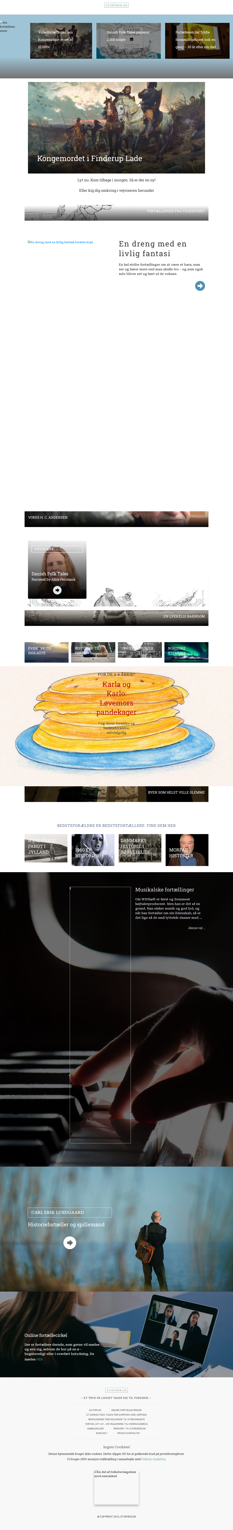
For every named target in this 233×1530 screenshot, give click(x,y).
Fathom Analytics (153, 1459)
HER (39, 1359)
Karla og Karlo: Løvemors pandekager (116, 698)
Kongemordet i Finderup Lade (89, 158)
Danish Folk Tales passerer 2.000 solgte (128, 42)
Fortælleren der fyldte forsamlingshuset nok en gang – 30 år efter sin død (197, 42)
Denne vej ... (196, 928)
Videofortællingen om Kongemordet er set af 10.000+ (60, 42)
